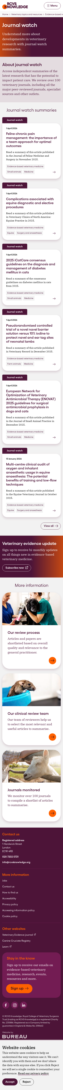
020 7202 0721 (10, 857)
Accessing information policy (18, 910)
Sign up (17, 988)
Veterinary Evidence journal (19, 935)
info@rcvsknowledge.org (16, 862)
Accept (10, 1081)
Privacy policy (10, 904)
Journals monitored (24, 790)
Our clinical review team (28, 713)
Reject (27, 1081)
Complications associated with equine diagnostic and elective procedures (30, 203)
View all (49, 525)
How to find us (10, 892)
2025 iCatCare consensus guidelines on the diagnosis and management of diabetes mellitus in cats (30, 266)
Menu (53, 5)
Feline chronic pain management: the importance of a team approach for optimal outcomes (31, 140)
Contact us (8, 886)
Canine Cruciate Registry (16, 941)
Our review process (24, 632)
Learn (7, 947)
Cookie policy (9, 916)
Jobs (4, 880)
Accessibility (9, 898)
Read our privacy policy (33, 1073)
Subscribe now (15, 567)
